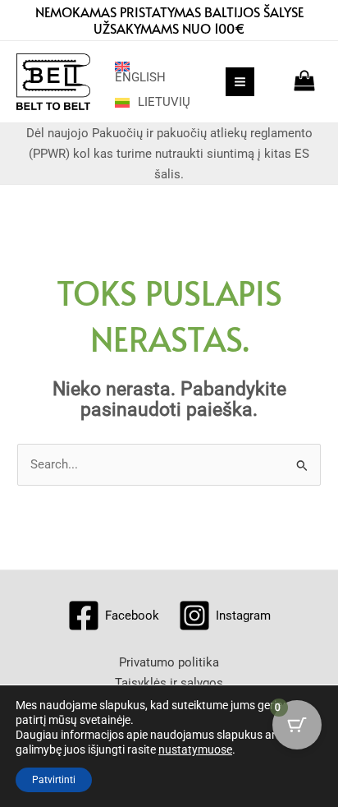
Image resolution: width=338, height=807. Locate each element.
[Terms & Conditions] (169, 683)
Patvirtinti (53, 780)
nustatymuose (195, 749)
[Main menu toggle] (240, 81)
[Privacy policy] (169, 663)
